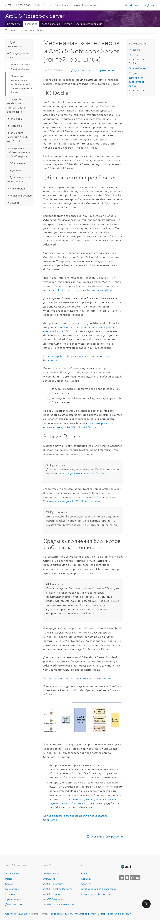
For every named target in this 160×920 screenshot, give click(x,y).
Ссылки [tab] (14, 202)
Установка (31, 23)
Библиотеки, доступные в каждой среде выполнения (77, 678)
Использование (50, 23)
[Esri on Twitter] (121, 877)
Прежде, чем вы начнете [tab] (18, 55)
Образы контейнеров (137, 59)
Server (9, 883)
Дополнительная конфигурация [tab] (18, 179)
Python (68, 23)
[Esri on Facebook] (127, 877)
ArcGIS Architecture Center (58, 904)
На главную (14, 23)
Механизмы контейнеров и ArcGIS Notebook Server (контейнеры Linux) (21, 84)
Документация (14, 904)
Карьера (86, 878)
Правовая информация (119, 913)
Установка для (72, 501)
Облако (75, 5)
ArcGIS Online (51, 873)
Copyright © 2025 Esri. (16, 913)
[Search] (126, 5)
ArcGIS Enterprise (17, 5)
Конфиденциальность (61, 913)
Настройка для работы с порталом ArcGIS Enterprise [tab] (18, 152)
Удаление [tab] (15, 170)
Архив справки (108, 70)
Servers (48, 5)
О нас (84, 873)
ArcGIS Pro (49, 878)
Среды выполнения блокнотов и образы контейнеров (137, 81)
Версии (138, 68)
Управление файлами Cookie (90, 913)
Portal (38, 5)
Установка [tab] (16, 118)
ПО (135, 49)
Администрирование (89, 23)
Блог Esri (86, 883)
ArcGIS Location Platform (57, 888)
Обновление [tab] (17, 163)
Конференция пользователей (98, 888)
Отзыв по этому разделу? (107, 836)
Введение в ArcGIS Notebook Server (21, 66)
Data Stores (61, 5)
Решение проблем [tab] (21, 195)
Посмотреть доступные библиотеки (84, 290)
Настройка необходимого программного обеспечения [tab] (16, 105)
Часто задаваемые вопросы (82, 473)
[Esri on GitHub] (132, 877)
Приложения (90, 5)
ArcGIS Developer (53, 894)
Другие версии (80, 70)
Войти (137, 5)
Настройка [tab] (16, 125)
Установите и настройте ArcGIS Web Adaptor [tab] (17, 137)
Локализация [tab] (17, 188)
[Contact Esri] (137, 877)
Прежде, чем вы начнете (33, 30)
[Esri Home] (125, 866)
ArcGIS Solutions (52, 899)
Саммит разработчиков (95, 894)
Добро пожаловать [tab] (14, 44)
